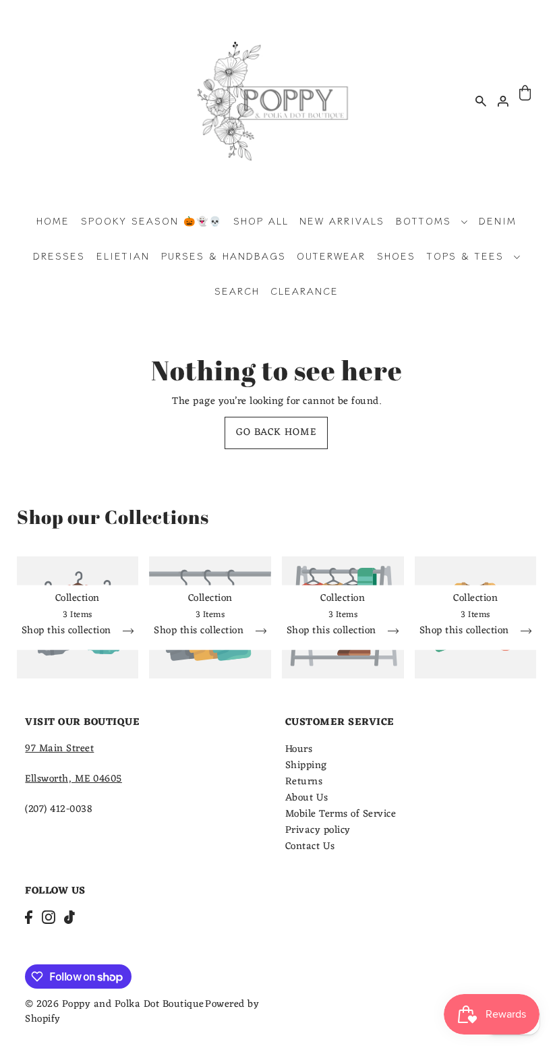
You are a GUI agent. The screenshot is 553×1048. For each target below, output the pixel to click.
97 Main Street (59, 749)
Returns (304, 782)
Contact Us (310, 847)
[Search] (481, 100)
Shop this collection (68, 633)
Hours (299, 749)
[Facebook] (28, 917)
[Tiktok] (69, 917)
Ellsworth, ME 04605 (73, 779)
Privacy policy (318, 830)
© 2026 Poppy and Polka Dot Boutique (114, 1004)
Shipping (306, 766)
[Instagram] (48, 917)
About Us (306, 798)
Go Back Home (276, 433)
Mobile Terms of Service (341, 814)
